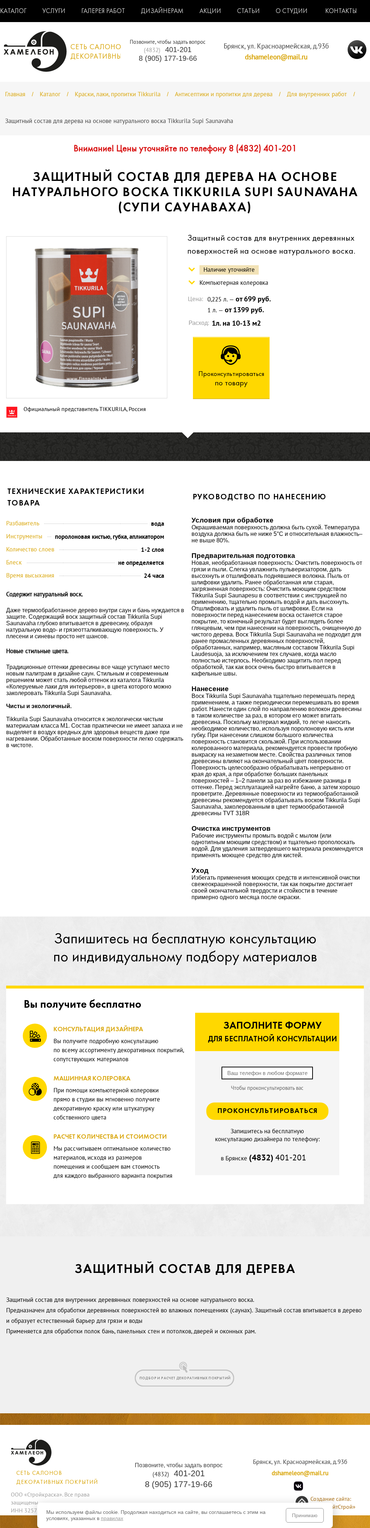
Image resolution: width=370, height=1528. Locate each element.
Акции (210, 11)
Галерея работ (103, 11)
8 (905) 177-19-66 (168, 58)
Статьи (248, 11)
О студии (291, 11)
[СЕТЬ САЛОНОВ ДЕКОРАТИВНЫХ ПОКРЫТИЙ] (86, 70)
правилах (112, 1518)
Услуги (53, 11)
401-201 (168, 50)
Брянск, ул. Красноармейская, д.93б (276, 46)
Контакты (341, 11)
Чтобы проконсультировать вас (267, 1088)
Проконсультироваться (267, 1111)
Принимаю (305, 1515)
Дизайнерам (162, 11)
